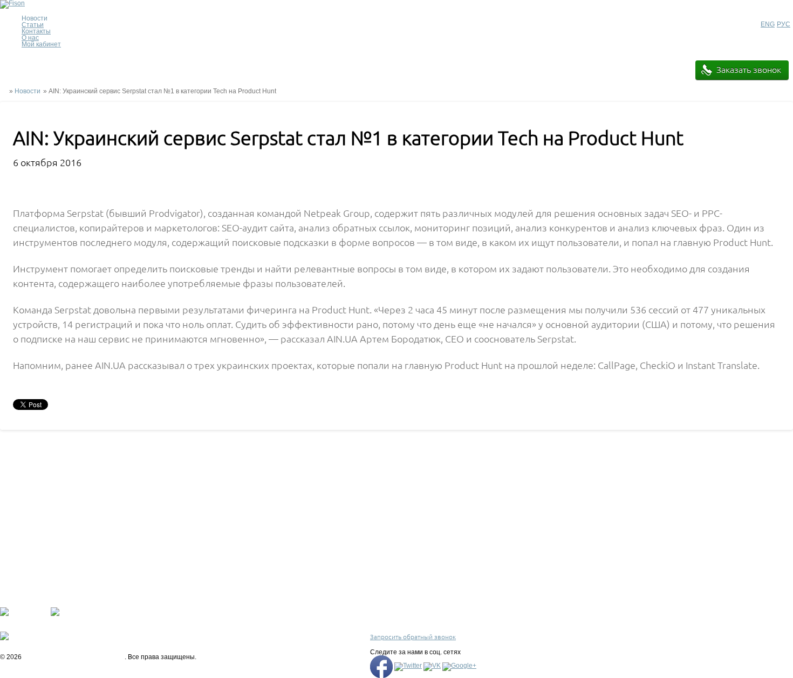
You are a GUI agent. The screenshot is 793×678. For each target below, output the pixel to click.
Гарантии (267, 610)
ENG (768, 24)
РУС (783, 24)
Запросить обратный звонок (413, 636)
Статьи (33, 25)
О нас (30, 38)
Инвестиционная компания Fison (74, 657)
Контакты (36, 31)
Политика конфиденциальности (302, 601)
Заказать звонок (748, 69)
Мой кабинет (41, 44)
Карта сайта (271, 629)
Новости (27, 91)
